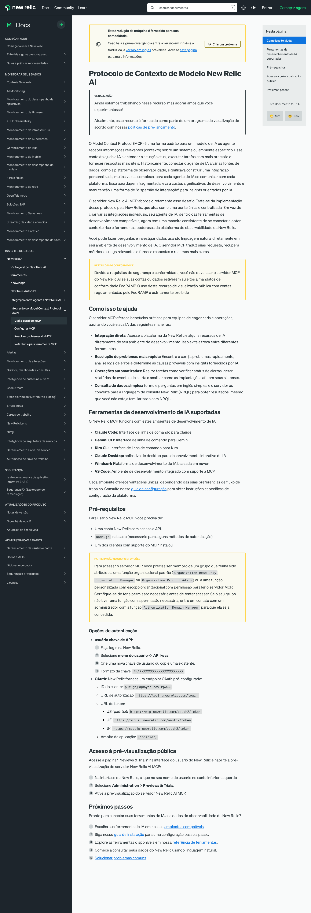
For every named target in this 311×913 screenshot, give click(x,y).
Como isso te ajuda (279, 40)
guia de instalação (129, 834)
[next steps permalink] (136, 806)
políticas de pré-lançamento (151, 127)
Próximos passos (278, 90)
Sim (275, 116)
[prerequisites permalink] (129, 508)
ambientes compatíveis (184, 826)
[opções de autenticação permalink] (139, 630)
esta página (188, 50)
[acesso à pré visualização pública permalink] (178, 750)
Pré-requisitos (276, 67)
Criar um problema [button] (225, 44)
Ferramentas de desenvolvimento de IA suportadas (282, 53)
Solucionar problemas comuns (120, 857)
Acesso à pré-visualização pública (284, 78)
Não (293, 116)
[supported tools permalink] (224, 412)
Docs (46, 7)
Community (64, 7)
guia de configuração (149, 488)
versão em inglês (138, 50)
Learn (83, 7)
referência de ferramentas (194, 842)
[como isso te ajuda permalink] (139, 308)
